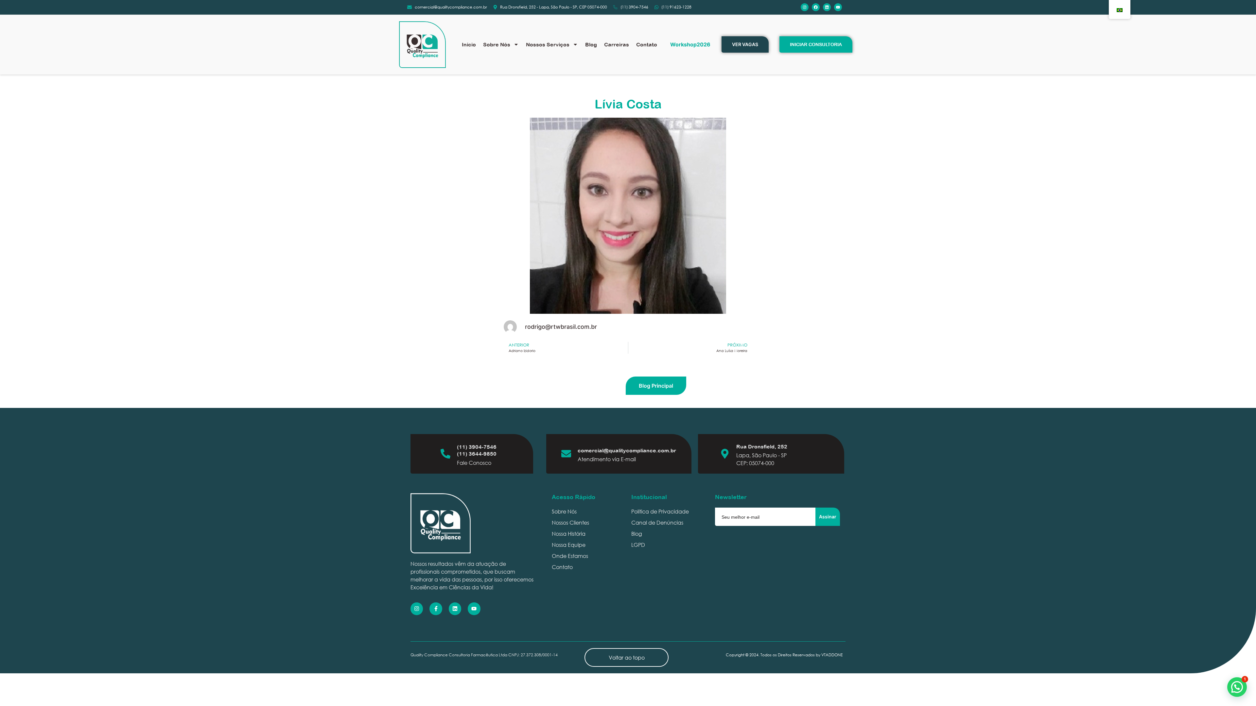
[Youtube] (838, 7)
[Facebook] (816, 7)
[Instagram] (805, 7)
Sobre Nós (496, 44)
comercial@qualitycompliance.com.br (627, 450)
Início (469, 44)
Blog (591, 44)
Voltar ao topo (627, 657)
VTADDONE (832, 655)
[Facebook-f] (435, 608)
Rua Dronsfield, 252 (761, 446)
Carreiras (616, 44)
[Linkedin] (827, 7)
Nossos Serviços (547, 44)
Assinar (827, 516)
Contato (646, 44)
